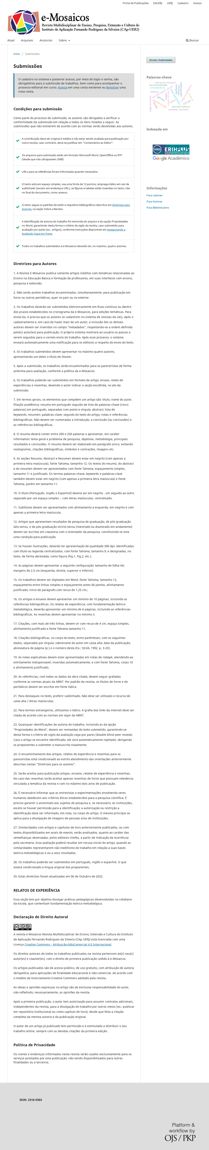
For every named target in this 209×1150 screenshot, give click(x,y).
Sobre (63, 40)
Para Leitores (154, 195)
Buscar (194, 40)
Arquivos (27, 40)
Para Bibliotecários (158, 207)
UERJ (170, 3)
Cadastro (183, 3)
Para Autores (154, 201)
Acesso (197, 3)
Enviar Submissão (160, 60)
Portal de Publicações (136, 3)
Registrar (112, 87)
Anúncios (46, 40)
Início (16, 54)
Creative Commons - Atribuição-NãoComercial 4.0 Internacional (67, 944)
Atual (10, 40)
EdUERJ (157, 3)
